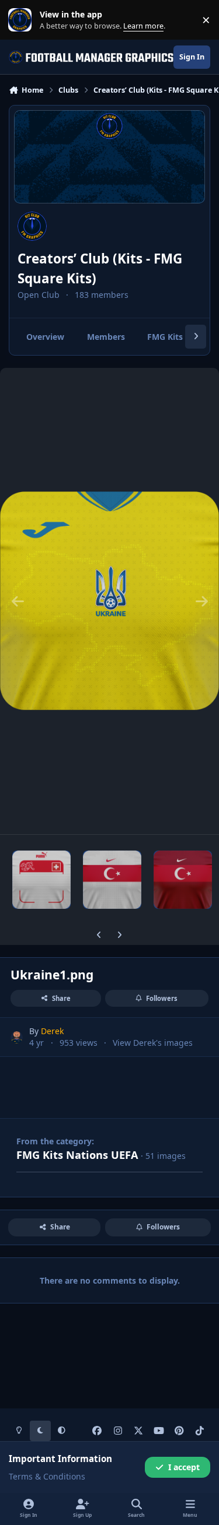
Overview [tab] (45, 336)
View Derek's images (153, 1042)
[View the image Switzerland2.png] (41, 880)
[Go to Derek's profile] (17, 1037)
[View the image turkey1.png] (112, 880)
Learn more (22, 20)
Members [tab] (106, 336)
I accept (184, 1467)
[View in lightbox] (109, 601)
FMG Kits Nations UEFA (77, 1155)
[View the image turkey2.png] (183, 880)
